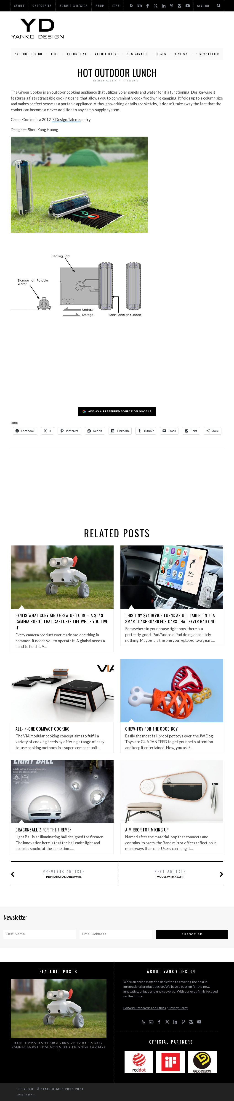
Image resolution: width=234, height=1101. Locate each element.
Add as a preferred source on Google (120, 411)
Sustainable (138, 54)
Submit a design (74, 6)
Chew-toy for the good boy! (152, 729)
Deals (161, 54)
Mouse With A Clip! (170, 873)
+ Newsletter (207, 54)
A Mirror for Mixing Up (147, 830)
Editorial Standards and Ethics (144, 1008)
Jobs (116, 6)
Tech (55, 54)
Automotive (77, 54)
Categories (42, 6)
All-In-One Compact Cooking (43, 729)
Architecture (106, 54)
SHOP (100, 6)
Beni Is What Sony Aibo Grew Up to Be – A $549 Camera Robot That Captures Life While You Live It (62, 621)
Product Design (28, 54)
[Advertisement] (143, 28)
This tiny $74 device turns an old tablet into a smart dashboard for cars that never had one (170, 618)
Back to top (25, 1094)
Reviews (181, 54)
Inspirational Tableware (64, 873)
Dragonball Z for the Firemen (44, 830)
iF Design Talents (66, 119)
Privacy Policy (178, 1008)
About (19, 6)
